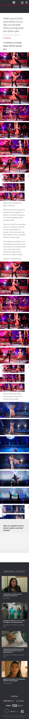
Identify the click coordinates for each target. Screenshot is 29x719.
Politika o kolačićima (9, 717)
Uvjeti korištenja (11, 715)
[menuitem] (22, 2)
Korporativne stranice (19, 717)
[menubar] (22, 2)
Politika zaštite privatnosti (21, 715)
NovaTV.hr (14, 2)
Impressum (4, 715)
